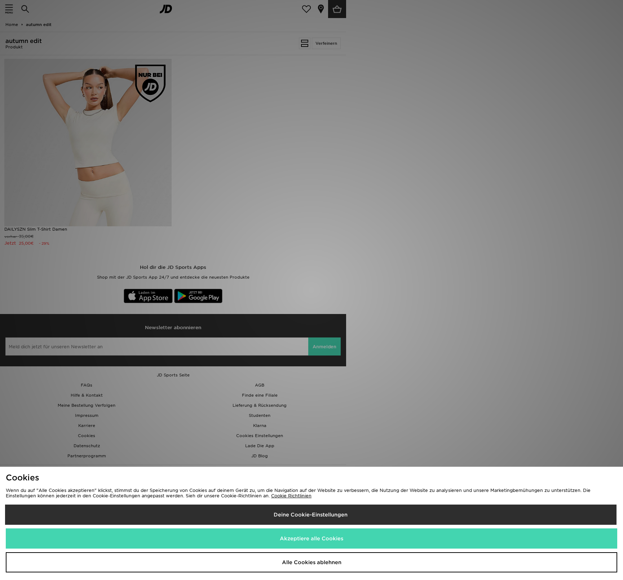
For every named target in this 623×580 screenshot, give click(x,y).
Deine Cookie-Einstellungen (311, 515)
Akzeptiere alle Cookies (311, 538)
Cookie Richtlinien (291, 495)
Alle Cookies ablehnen (311, 562)
